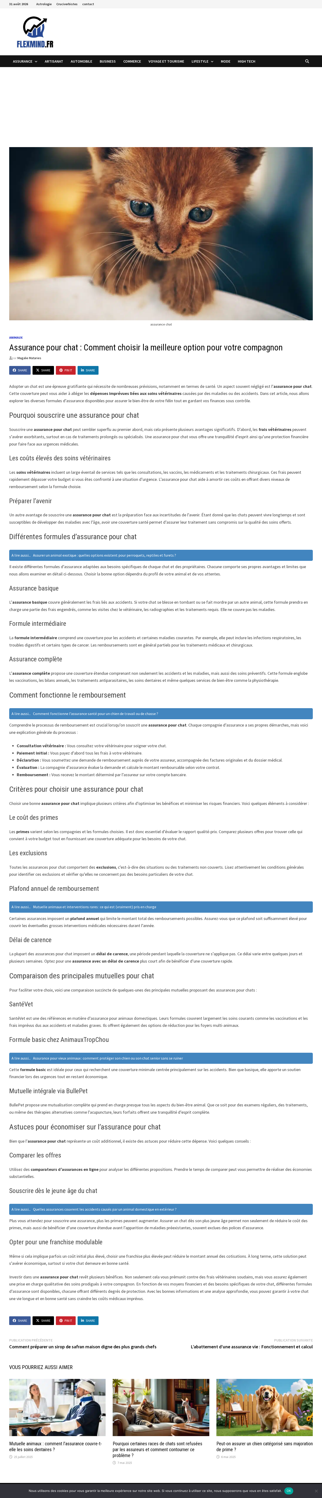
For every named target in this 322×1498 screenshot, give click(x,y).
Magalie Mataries (29, 358)
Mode (225, 61)
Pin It (68, 370)
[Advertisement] (161, 102)
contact (88, 4)
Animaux (16, 337)
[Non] (316, 1491)
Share (22, 370)
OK (289, 1491)
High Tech (246, 61)
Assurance (22, 61)
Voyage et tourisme (166, 61)
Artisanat (54, 61)
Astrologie (44, 4)
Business (108, 61)
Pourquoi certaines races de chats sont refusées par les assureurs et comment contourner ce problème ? (157, 1449)
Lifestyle (200, 61)
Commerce (132, 61)
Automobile (81, 61)
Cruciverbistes (67, 4)
